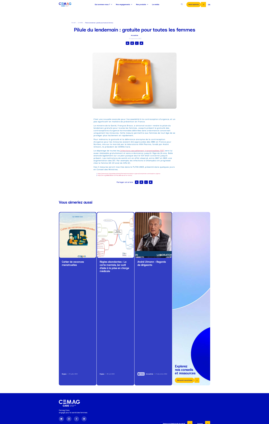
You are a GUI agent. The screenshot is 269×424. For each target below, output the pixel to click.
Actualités (134, 35)
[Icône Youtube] (61, 418)
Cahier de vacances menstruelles (73, 263)
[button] (127, 43)
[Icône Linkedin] (84, 418)
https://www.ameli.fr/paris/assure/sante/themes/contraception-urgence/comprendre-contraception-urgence (129, 173)
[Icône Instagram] (68, 418)
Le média (155, 4)
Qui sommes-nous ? (102, 4)
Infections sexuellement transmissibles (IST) (142, 151)
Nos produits (141, 4)
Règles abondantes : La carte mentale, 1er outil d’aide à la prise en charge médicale (114, 266)
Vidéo (142, 374)
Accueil (73, 22)
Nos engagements (123, 4)
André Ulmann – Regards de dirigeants (151, 263)
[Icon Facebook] (76, 418)
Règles (64, 374)
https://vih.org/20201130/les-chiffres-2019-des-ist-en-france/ (115, 175)
